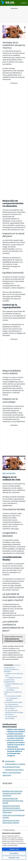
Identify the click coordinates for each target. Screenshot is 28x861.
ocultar (17, 665)
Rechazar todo (14, 858)
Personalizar (14, 853)
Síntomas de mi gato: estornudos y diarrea (10, 821)
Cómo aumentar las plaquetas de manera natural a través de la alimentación (16, 743)
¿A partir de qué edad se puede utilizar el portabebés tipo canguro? (15, 752)
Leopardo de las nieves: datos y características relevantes (13, 772)
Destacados (10, 761)
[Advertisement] (14, 15)
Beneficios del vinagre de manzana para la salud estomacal (12, 793)
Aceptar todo (14, 849)
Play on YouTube (8, 473)
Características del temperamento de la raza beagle (12, 800)
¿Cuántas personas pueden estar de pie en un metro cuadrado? (16, 736)
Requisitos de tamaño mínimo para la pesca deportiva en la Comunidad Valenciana (13, 809)
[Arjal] (8, 3)
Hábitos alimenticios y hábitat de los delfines (16, 730)
